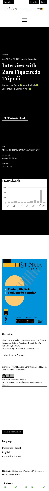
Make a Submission (12, 431)
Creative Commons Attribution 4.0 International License (22, 383)
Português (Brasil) (12, 448)
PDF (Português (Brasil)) (15, 118)
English (6, 452)
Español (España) (11, 456)
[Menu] (24, 20)
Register (34, 2)
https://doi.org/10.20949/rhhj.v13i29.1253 (20, 150)
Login (43, 2)
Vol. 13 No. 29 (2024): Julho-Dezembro (19, 59)
